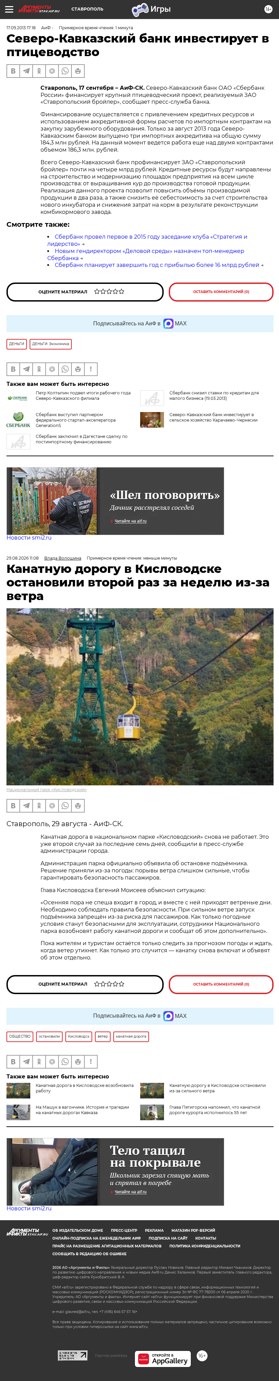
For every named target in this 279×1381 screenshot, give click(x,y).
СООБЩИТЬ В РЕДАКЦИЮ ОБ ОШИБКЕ (89, 1254)
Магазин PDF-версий (193, 1230)
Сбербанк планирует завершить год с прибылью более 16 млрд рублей (157, 265)
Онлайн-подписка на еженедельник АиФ (96, 1238)
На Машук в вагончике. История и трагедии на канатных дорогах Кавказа (82, 1110)
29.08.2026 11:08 (22, 558)
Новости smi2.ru (29, 537)
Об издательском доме (77, 1230)
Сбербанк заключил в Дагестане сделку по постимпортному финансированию (82, 439)
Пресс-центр (124, 1230)
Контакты (205, 1238)
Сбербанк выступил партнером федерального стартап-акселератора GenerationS (76, 420)
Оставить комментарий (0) (221, 292)
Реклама (154, 1230)
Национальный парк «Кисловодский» (46, 789)
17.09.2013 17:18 (21, 27)
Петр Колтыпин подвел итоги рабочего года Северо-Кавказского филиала (83, 395)
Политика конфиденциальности (204, 1246)
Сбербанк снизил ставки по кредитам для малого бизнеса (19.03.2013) (214, 395)
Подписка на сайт (168, 1238)
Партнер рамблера (111, 1355)
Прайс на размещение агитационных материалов (107, 1246)
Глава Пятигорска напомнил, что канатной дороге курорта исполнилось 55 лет (214, 1110)
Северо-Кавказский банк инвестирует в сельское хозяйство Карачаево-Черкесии (213, 417)
